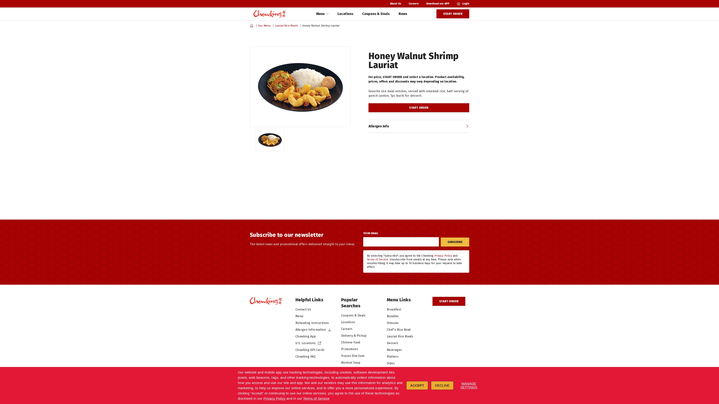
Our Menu (264, 25)
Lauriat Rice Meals (286, 25)
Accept (417, 385)
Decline (442, 385)
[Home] (252, 26)
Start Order (452, 14)
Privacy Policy (274, 398)
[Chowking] (270, 13)
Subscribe (455, 242)
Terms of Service (316, 398)
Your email (370, 233)
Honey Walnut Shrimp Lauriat (320, 25)
